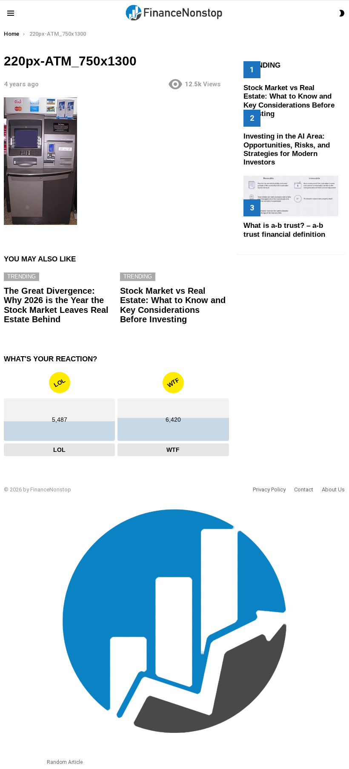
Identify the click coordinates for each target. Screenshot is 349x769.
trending (21, 276)
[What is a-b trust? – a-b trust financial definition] (290, 196)
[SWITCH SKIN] (341, 13)
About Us (333, 489)
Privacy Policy (269, 489)
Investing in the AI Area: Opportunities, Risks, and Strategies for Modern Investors (286, 149)
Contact (303, 489)
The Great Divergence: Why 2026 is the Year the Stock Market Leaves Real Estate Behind (56, 305)
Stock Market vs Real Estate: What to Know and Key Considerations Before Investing (173, 305)
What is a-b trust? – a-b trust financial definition (284, 229)
